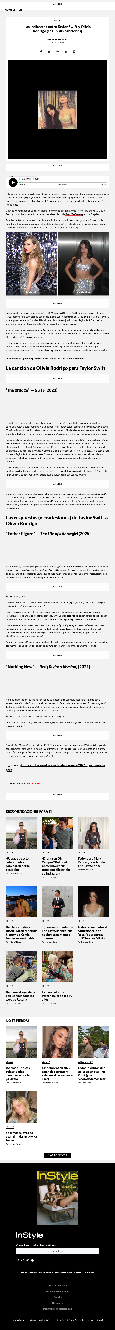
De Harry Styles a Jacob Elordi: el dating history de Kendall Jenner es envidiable (21, 932)
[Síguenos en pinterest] (32, 1260)
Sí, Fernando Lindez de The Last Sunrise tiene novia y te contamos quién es (57, 932)
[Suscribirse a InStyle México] (57, 1197)
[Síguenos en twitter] (27, 1260)
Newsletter (13, 9)
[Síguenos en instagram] (22, 1260)
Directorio (57, 1303)
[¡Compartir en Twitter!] (49, 51)
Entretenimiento (63, 1272)
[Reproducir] (13, 182)
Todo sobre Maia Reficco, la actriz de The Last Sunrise (91, 862)
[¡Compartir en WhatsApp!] (74, 51)
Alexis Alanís (86, 1083)
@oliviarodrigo (83, 292)
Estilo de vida (85, 1062)
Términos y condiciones (57, 1291)
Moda (24, 1272)
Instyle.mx (34, 783)
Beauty (46, 1062)
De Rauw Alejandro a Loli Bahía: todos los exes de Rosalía (20, 995)
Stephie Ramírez (51, 1083)
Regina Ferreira (15, 873)
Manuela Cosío (60, 39)
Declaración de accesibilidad (57, 1308)
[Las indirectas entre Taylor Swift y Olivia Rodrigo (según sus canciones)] (57, 109)
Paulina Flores (15, 1144)
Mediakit (57, 1297)
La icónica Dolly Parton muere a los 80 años (57, 995)
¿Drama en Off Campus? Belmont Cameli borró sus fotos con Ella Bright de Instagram (56, 866)
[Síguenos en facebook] (18, 1260)
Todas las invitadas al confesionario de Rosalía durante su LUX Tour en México (92, 932)
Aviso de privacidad (58, 1285)
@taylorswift (31, 292)
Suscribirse (57, 1250)
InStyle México (15, 942)
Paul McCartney (74, 214)
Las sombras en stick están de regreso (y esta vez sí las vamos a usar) (57, 1073)
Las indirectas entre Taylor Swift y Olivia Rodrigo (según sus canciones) (57, 28)
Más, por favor (57, 1155)
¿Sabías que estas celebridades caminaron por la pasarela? (18, 864)
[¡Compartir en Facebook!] (41, 51)
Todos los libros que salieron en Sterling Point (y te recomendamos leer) (92, 1073)
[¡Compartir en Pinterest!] (57, 51)
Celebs (57, 20)
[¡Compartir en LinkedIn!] (65, 51)
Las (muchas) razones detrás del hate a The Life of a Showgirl (52, 358)
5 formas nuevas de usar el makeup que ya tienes (21, 1136)
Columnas (89, 1272)
